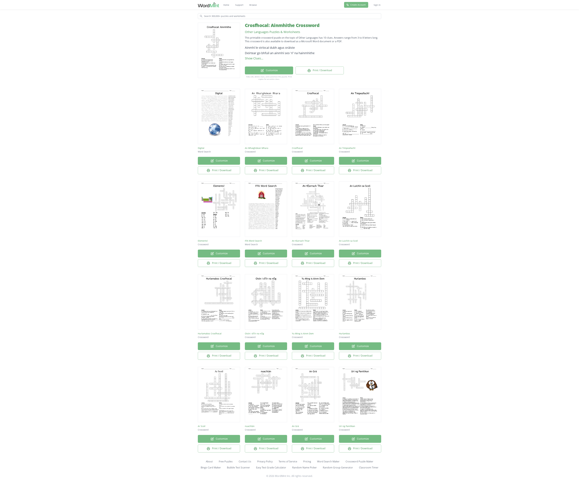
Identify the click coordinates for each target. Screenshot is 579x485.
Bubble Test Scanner (238, 467)
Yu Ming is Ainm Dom (303, 333)
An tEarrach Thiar (301, 240)
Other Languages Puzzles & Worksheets (272, 32)
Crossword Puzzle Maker (359, 461)
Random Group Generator (338, 467)
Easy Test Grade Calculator (271, 467)
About (209, 461)
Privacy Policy (265, 461)
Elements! (203, 240)
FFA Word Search (253, 240)
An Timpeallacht (347, 148)
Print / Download (322, 70)
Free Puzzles (226, 461)
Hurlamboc (344, 333)
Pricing (307, 461)
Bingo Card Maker (211, 467)
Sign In (377, 4)
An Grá (295, 426)
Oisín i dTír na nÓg (254, 333)
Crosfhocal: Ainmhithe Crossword (282, 25)
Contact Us (245, 461)
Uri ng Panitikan (347, 426)
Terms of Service (288, 461)
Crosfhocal (297, 148)
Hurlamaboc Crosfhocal (209, 333)
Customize (271, 70)
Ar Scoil (201, 426)
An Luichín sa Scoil (348, 240)
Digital (201, 148)
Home (226, 4)
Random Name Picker (304, 467)
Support (239, 4)
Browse (253, 4)
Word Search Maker (328, 461)
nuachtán (250, 426)
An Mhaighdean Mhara (256, 148)
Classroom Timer (368, 467)
